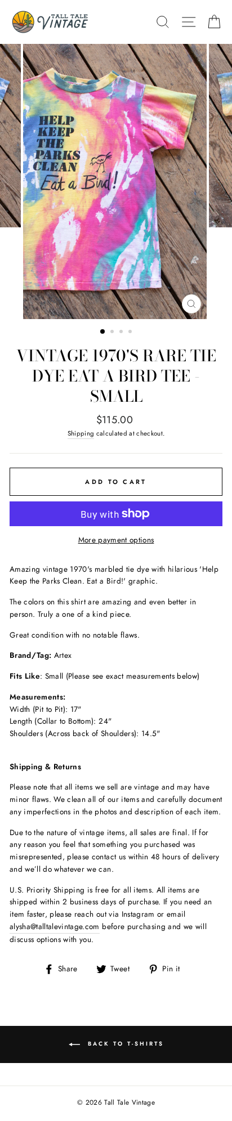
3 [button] (122, 332)
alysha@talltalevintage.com (55, 926)
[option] (116, 181)
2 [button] (113, 332)
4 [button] (131, 332)
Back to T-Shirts (124, 1044)
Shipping (81, 433)
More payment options (116, 539)
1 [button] (103, 332)
